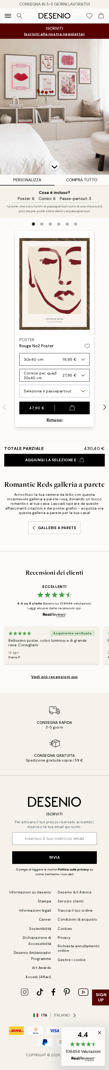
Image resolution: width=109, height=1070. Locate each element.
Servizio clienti (71, 901)
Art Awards (41, 968)
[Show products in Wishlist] (89, 15)
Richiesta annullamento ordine (78, 948)
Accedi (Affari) (38, 977)
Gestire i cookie (71, 960)
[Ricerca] (19, 15)
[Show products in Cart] (101, 15)
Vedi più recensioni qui (54, 676)
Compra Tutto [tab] (81, 180)
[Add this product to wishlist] (87, 346)
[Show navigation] (8, 15)
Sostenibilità (40, 928)
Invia (54, 857)
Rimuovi (55, 419)
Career (45, 919)
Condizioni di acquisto (77, 919)
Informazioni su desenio (30, 892)
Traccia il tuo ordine (75, 910)
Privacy (64, 937)
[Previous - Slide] (4, 407)
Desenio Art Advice (75, 892)
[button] (54, 165)
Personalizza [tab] (27, 180)
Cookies (65, 928)
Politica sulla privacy (74, 869)
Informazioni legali (35, 910)
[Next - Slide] (105, 407)
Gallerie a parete (57, 527)
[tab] (33, 224)
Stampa (44, 901)
